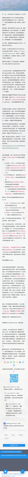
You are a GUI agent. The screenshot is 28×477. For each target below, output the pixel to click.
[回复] (18, 387)
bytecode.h (19, 133)
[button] (11, 452)
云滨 (9, 404)
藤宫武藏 (8, 423)
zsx (8, 393)
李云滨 (7, 387)
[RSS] (13, 476)
